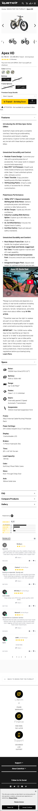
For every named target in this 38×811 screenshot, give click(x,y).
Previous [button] (2, 41)
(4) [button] (10, 530)
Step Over (21, 87)
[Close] (36, 791)
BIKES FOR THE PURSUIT (16, 9)
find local (32, 102)
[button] (2, 25)
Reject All (10, 807)
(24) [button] (11, 525)
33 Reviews (13, 59)
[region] (19, 800)
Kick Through (8, 87)
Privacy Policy (13, 798)
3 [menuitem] (21, 657)
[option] (25, 41)
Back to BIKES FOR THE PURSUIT (20, 679)
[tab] (6, 538)
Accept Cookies (27, 807)
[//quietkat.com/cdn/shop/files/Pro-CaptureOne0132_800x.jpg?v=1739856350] (25, 41)
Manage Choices (19, 802)
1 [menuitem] (16, 657)
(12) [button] (11, 527)
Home (4, 9)
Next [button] (36, 41)
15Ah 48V (6, 79)
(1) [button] (10, 529)
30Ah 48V (17, 79)
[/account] (31, 3)
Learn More (7, 354)
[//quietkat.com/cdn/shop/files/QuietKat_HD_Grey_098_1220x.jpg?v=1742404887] (13, 41)
